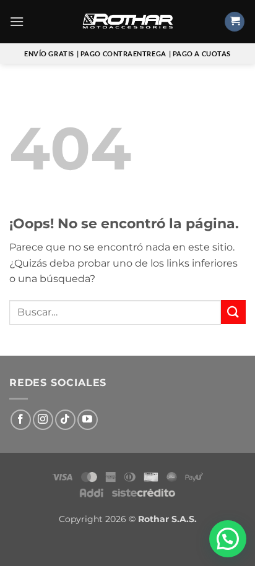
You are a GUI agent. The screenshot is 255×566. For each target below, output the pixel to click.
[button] (16, 21)
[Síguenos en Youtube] (87, 419)
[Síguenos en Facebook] (21, 419)
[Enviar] (233, 312)
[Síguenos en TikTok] (65, 419)
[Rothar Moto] (127, 21)
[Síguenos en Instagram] (43, 419)
